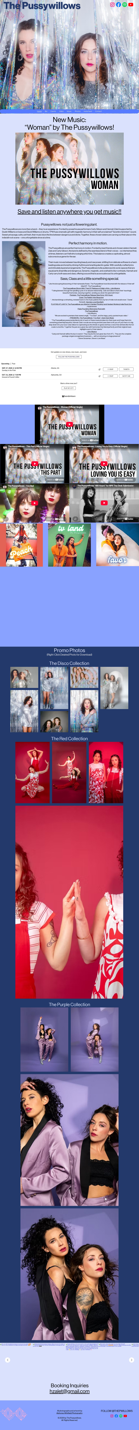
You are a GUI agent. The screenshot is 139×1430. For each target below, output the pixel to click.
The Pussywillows (91, 311)
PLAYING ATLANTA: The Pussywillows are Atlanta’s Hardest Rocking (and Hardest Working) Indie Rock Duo (91, 304)
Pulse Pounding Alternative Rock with (91, 309)
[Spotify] (124, 4)
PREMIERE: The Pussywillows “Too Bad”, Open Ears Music (92, 318)
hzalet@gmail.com (70, 1391)
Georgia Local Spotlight (95, 302)
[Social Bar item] (111, 1416)
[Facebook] (118, 4)
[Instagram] (112, 4)
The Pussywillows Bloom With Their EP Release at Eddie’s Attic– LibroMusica (91, 288)
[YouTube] (130, 4)
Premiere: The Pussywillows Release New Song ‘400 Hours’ (91, 295)
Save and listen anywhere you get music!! (69, 211)
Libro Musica (92, 332)
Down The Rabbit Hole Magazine (91, 297)
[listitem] (24, 677)
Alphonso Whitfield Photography (69, 1413)
